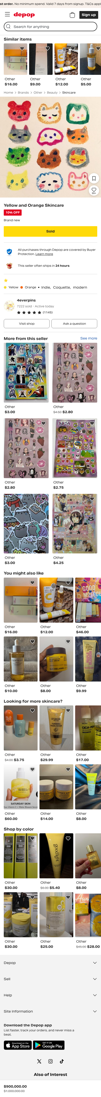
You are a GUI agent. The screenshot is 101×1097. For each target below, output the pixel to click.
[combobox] (50, 26)
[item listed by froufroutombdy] (56, 727)
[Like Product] (22, 48)
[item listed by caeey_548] (56, 855)
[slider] (50, 147)
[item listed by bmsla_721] (21, 659)
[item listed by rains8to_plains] (21, 855)
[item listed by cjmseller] (56, 786)
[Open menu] (7, 14)
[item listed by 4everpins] (26, 373)
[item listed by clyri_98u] (56, 600)
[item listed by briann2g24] (21, 786)
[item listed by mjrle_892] (21, 914)
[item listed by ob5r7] (56, 659)
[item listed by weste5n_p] (56, 914)
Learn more (44, 254)
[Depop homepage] (24, 15)
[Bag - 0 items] (72, 15)
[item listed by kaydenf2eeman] (21, 600)
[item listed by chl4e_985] (21, 727)
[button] (57, 312)
